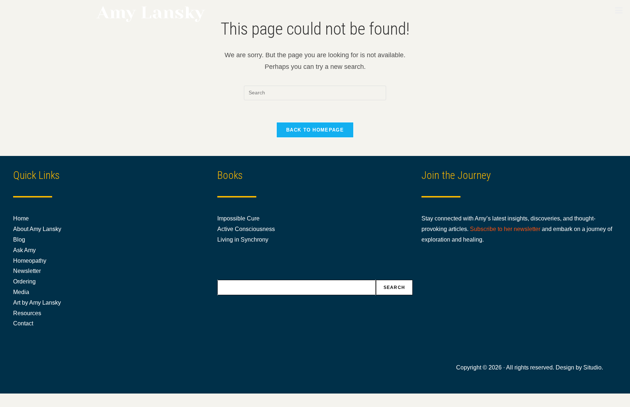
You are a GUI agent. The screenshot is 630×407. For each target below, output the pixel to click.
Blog (19, 239)
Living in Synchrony (242, 239)
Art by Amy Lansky (37, 303)
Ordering (24, 281)
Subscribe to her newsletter (505, 229)
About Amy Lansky (37, 229)
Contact (23, 323)
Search (394, 287)
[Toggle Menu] (619, 10)
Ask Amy (24, 250)
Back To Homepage (315, 130)
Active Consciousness (246, 229)
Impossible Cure (238, 218)
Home (21, 218)
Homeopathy (29, 261)
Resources (27, 313)
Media (21, 292)
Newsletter (27, 271)
